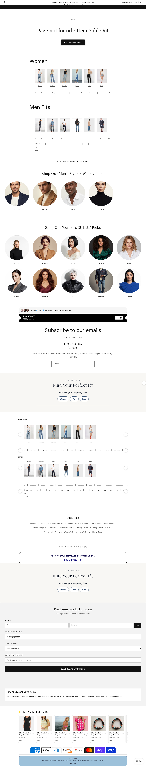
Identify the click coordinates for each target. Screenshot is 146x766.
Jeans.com (69, 547)
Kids (84, 399)
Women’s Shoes (70, 532)
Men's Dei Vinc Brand (57, 524)
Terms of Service (67, 528)
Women (63, 399)
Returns (108, 528)
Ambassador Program (53, 532)
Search (33, 524)
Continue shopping (73, 42)
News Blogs (97, 532)
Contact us (53, 528)
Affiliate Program (39, 528)
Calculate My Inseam (73, 669)
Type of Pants (11, 643)
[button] (5, 5)
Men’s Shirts (85, 532)
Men (74, 399)
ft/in (138, 625)
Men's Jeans (96, 524)
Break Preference (14, 655)
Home (70, 524)
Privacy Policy (82, 528)
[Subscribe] (91, 364)
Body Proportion (13, 632)
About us (42, 524)
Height (8, 620)
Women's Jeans (81, 524)
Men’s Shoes (109, 524)
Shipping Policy (96, 528)
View (20, 740)
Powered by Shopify (80, 547)
